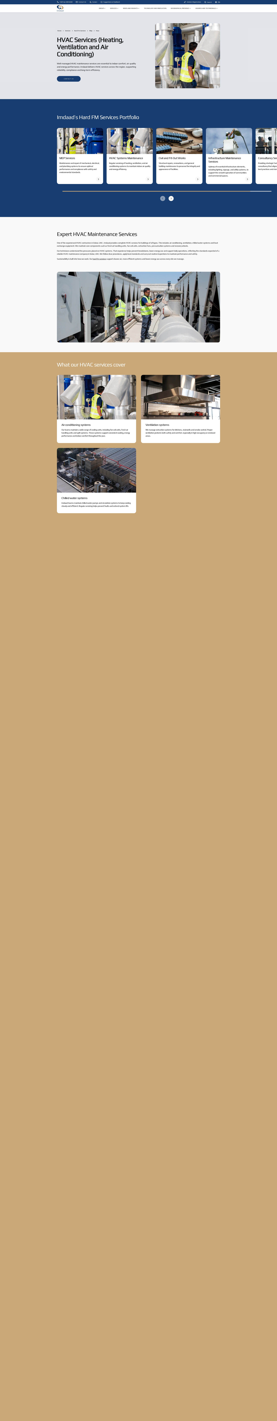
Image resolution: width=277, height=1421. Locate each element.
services (67, 31)
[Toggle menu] (105, 8)
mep (90, 31)
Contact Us (69, 79)
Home (59, 31)
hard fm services (80, 31)
